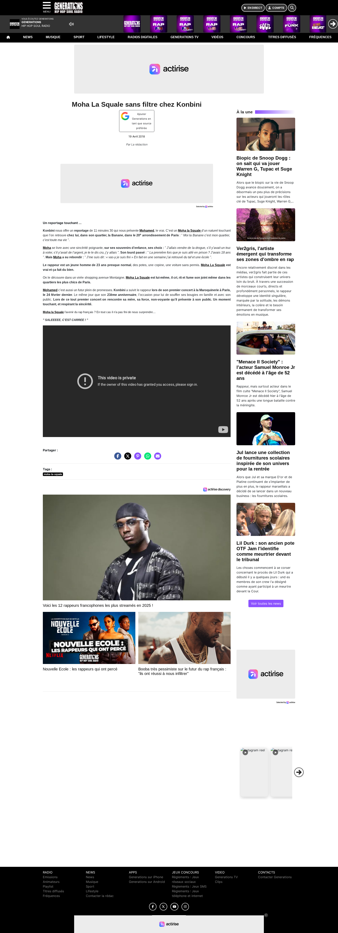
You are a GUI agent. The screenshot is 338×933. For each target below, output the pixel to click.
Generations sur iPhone (146, 877)
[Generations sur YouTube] (174, 906)
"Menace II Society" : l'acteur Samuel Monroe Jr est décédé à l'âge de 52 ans (265, 370)
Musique (53, 37)
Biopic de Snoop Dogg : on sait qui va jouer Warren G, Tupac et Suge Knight (264, 166)
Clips (218, 882)
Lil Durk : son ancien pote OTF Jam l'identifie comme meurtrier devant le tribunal (265, 551)
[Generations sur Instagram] (185, 906)
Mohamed (146, 230)
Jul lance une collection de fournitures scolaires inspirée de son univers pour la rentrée (263, 460)
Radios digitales (142, 37)
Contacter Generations (275, 877)
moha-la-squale (53, 474)
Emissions (50, 877)
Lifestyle (106, 37)
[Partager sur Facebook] (116, 458)
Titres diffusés (282, 37)
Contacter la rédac (100, 896)
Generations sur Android (147, 882)
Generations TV (185, 37)
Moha (57, 257)
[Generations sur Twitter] (163, 906)
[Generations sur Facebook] (152, 906)
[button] (254, 772)
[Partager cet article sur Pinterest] (136, 458)
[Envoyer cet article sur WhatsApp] (146, 458)
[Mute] (71, 24)
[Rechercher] (292, 8)
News (28, 37)
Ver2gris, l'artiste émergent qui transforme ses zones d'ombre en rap (265, 254)
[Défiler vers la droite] (299, 772)
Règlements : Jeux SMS (189, 886)
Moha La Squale (213, 265)
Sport (79, 37)
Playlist (48, 886)
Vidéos (217, 37)
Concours (245, 37)
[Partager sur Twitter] (126, 458)
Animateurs (51, 882)
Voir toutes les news (266, 603)
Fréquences (320, 37)
